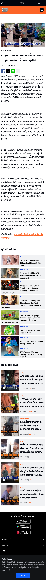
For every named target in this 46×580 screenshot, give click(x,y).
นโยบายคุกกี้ (6, 570)
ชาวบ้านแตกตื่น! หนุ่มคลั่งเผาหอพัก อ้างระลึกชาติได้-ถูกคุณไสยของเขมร (32, 494)
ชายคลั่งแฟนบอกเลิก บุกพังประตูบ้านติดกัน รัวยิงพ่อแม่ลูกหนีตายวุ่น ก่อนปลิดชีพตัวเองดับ (32, 471)
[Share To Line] (13, 71)
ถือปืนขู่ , (27, 234)
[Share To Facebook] (3, 71)
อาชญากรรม (24, 418)
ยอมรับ (23, 575)
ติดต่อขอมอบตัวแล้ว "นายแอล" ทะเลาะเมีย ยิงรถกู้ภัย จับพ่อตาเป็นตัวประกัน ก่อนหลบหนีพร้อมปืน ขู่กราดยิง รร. (32, 379)
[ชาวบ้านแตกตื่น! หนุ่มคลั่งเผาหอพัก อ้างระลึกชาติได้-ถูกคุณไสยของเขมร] (10, 495)
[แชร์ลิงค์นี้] (18, 71)
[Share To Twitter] (8, 71)
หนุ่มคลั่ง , (35, 234)
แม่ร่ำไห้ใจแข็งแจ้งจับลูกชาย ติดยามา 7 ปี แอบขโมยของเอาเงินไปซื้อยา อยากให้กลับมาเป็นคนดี (32, 448)
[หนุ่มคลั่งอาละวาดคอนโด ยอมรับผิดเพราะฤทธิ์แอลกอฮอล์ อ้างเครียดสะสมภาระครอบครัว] (10, 426)
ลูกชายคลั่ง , (19, 234)
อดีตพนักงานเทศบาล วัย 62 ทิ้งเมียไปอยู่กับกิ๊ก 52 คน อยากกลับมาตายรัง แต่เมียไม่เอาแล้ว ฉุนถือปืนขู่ (32, 402)
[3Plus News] (7, 10)
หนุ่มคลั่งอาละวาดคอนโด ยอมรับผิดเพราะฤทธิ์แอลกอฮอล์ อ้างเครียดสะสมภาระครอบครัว (31, 425)
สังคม (22, 373)
